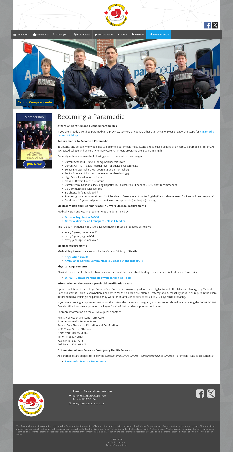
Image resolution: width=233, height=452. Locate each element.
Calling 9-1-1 (63, 34)
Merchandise (105, 34)
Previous (16, 73)
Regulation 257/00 (76, 257)
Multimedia (42, 34)
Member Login (161, 34)
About (123, 34)
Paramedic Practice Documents (85, 361)
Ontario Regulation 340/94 (82, 217)
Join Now (139, 34)
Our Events (23, 34)
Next (216, 73)
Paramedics (83, 34)
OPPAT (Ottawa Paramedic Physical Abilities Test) (98, 277)
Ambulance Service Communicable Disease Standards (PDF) (104, 261)
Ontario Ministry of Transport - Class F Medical (95, 221)
